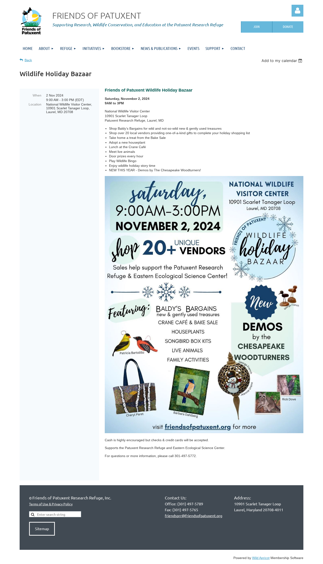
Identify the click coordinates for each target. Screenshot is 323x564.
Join (256, 26)
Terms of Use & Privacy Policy (51, 504)
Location (35, 104)
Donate (288, 26)
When (37, 95)
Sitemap (42, 528)
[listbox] (282, 60)
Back (28, 60)
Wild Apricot (261, 558)
